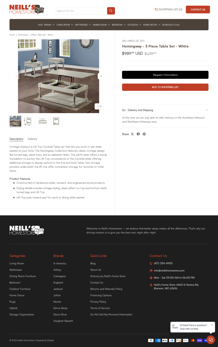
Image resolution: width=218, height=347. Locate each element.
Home (12, 35)
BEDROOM (117, 24)
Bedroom (14, 282)
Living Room (16, 263)
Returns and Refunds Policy (106, 288)
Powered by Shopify (45, 340)
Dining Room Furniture (22, 276)
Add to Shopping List (165, 87)
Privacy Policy (98, 301)
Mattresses (15, 269)
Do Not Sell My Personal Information (111, 314)
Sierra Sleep (60, 308)
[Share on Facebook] (138, 134)
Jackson (58, 288)
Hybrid (13, 308)
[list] (59, 76)
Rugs (12, 301)
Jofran (57, 295)
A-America (59, 263)
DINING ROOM (100, 24)
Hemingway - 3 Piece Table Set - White (35, 35)
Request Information (165, 74)
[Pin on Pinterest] (144, 134)
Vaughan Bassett (63, 320)
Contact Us (198, 9)
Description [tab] (16, 138)
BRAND (47, 24)
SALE (40, 24)
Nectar (57, 301)
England (58, 282)
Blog (93, 263)
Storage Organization (21, 314)
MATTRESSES (81, 24)
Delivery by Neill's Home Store (108, 276)
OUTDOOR (133, 24)
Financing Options (101, 295)
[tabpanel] (58, 173)
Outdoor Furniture (19, 288)
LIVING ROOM (63, 24)
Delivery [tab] (32, 138)
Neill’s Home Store (26, 340)
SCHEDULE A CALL (171, 24)
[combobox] (84, 11)
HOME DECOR (150, 24)
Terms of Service (100, 308)
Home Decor (16, 295)
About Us (95, 269)
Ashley (57, 269)
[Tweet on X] (132, 134)
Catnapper (59, 276)
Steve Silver (60, 314)
